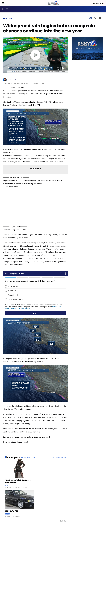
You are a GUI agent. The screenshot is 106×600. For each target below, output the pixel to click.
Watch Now (97, 3)
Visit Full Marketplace (59, 457)
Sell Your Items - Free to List (30, 457)
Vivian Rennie (15, 80)
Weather (7, 18)
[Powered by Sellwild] (63, 521)
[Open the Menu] (3, 3)
